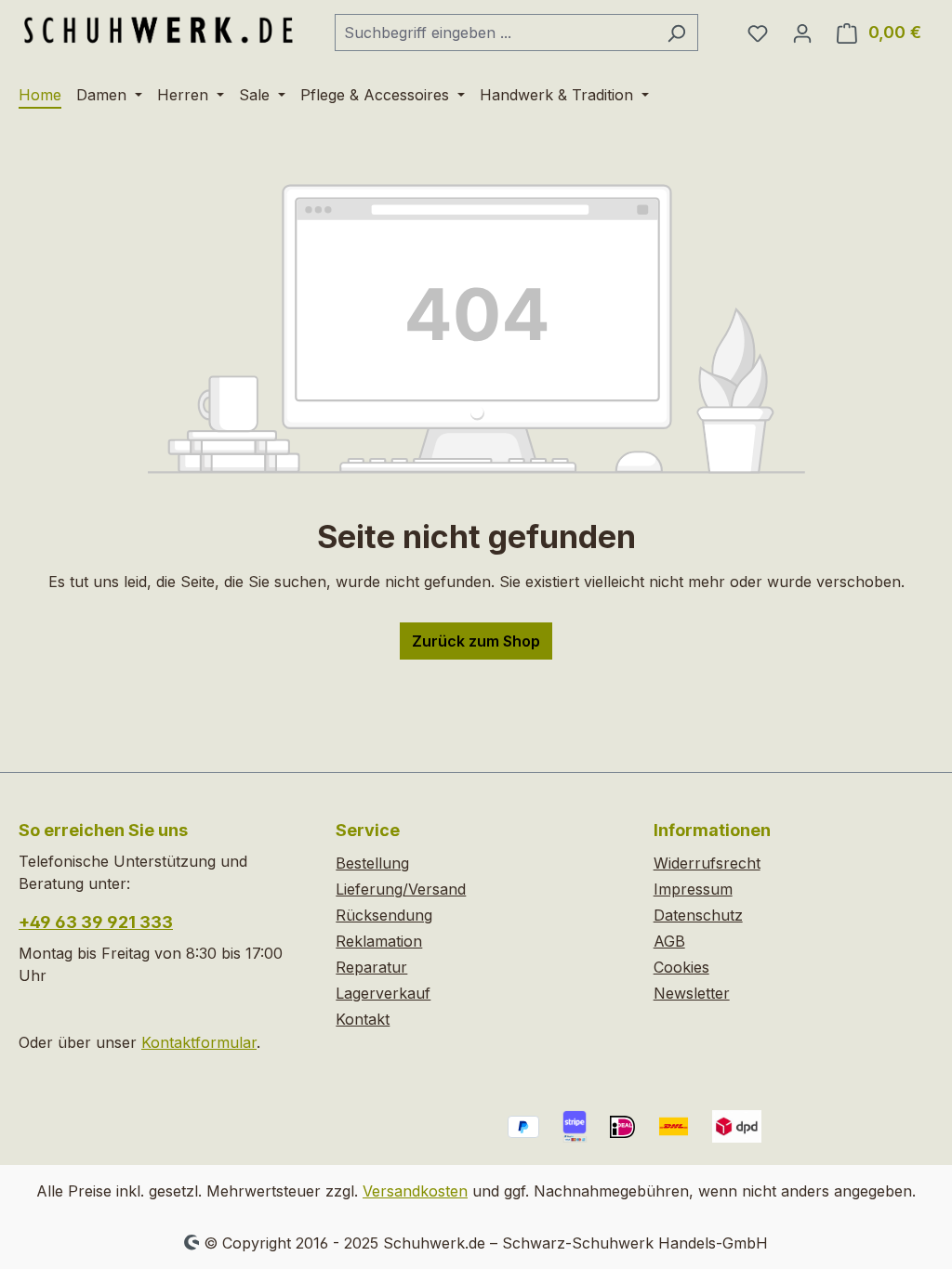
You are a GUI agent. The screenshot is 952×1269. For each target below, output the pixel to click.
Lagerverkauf (383, 993)
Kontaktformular (199, 1042)
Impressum (693, 889)
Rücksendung (384, 915)
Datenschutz (698, 915)
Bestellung (372, 863)
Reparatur (371, 967)
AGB (669, 941)
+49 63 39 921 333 (96, 922)
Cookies (681, 967)
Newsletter (692, 993)
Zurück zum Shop (476, 641)
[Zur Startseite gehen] (158, 28)
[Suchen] (676, 32)
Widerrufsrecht (707, 863)
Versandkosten (415, 1191)
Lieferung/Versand (401, 889)
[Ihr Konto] (802, 32)
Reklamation (379, 941)
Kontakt (363, 1019)
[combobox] (495, 32)
